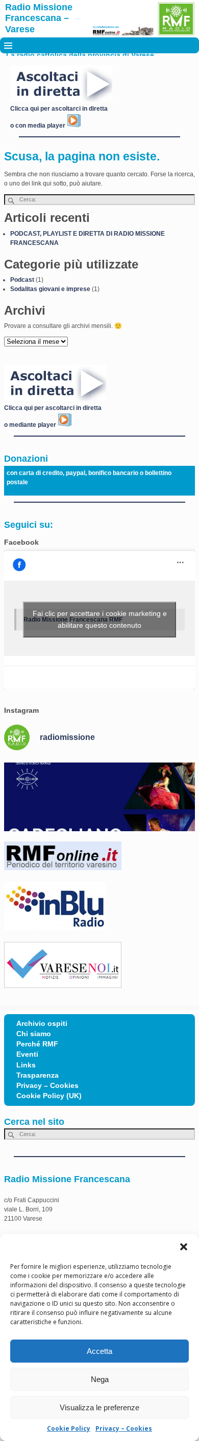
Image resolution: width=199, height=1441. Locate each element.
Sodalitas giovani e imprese (50, 289)
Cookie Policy (68, 1428)
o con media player (38, 125)
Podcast (22, 279)
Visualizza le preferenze (99, 1407)
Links (26, 1065)
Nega (100, 1379)
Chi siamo (33, 1034)
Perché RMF (37, 1044)
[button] (184, 1247)
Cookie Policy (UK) (49, 1096)
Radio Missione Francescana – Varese (38, 18)
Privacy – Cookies (123, 1428)
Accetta (99, 1351)
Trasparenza (37, 1075)
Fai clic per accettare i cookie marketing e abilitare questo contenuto (100, 619)
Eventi (27, 1054)
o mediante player (31, 424)
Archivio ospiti (41, 1023)
